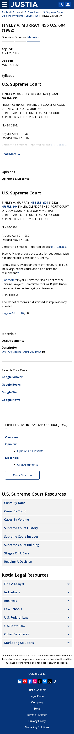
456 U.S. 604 (39, 203)
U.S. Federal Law (16, 617)
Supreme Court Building (21, 545)
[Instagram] (35, 681)
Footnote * (10, 280)
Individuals (12, 592)
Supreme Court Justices (21, 536)
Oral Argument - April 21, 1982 (21, 352)
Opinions (20, 37)
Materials (33, 37)
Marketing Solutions (19, 643)
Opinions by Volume (12, 15)
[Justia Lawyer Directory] (54, 681)
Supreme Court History (21, 528)
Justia (5, 12)
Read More (9, 154)
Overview (8, 37)
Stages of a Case (16, 553)
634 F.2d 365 (58, 145)
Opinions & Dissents (15, 179)
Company (37, 702)
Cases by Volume (16, 519)
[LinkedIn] (20, 681)
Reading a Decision (18, 561)
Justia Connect (37, 690)
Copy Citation (22, 475)
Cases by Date (14, 503)
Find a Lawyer (14, 584)
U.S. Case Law (30, 12)
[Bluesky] (45, 681)
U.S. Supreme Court (52, 12)
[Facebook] (30, 681)
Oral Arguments (13, 341)
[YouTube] (25, 681)
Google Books (11, 384)
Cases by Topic (15, 511)
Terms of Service (37, 714)
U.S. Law (15, 12)
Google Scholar (12, 377)
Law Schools (13, 609)
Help (37, 708)
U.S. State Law (14, 626)
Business (10, 601)
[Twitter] (49, 681)
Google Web (10, 392)
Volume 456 (32, 15)
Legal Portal (37, 696)
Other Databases (16, 634)
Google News (11, 400)
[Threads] (40, 681)
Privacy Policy (37, 721)
